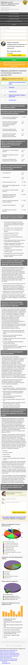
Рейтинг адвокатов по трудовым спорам (8, 658)
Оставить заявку (16, 55)
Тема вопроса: (3, 499)
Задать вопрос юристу (19, 512)
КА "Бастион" (12, 100)
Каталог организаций (14, 13)
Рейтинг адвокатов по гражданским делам (9, 656)
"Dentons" (11, 87)
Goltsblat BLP (13, 91)
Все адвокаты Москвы (14, 19)
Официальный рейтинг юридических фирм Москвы (14, 59)
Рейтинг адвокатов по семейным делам (8, 660)
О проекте (14, 24)
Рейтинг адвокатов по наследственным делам (10, 654)
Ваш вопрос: (3, 502)
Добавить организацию (14, 16)
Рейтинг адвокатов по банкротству (7, 651)
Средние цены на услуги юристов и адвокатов (14, 65)
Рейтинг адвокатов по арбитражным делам (9, 653)
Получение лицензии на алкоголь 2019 (14, 517)
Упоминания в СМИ (6, 663)
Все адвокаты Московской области (14, 21)
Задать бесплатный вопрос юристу (14, 62)
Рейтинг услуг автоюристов (6, 657)
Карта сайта (4, 661)
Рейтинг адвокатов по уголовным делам (8, 650)
